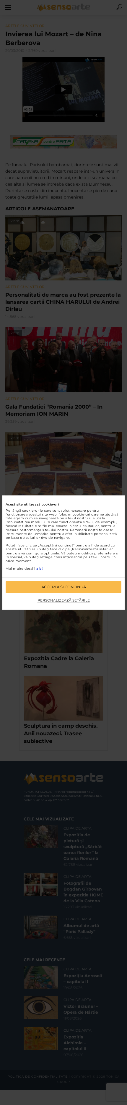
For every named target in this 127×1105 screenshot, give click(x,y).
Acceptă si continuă (63, 586)
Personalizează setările (64, 600)
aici (39, 569)
